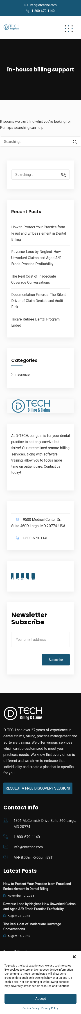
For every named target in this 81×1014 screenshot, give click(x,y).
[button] (74, 957)
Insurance (22, 374)
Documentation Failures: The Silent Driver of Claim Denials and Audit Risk (38, 300)
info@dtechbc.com (43, 5)
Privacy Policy (49, 1008)
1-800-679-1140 (43, 11)
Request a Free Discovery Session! (38, 788)
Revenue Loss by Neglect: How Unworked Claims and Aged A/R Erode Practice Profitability (36, 258)
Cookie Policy (30, 1008)
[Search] (72, 142)
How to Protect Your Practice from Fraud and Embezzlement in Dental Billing (38, 233)
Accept (40, 999)
